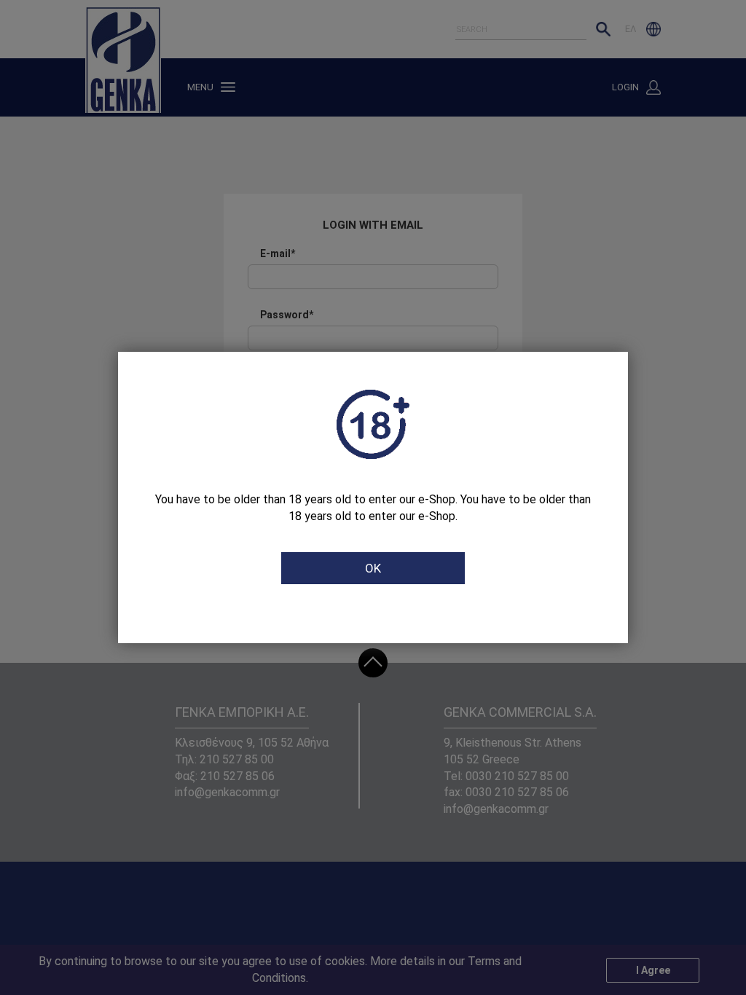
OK (373, 568)
